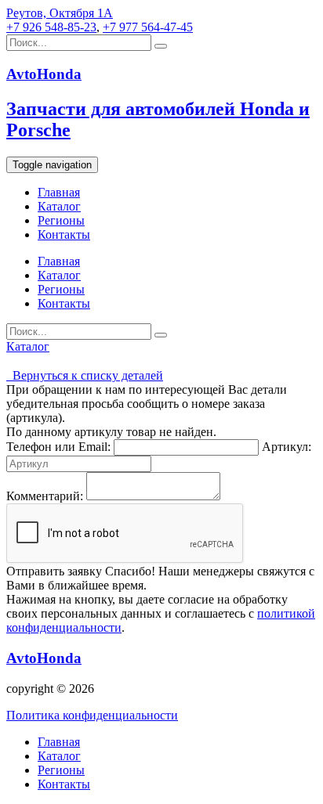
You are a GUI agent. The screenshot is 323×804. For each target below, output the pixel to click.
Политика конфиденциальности (92, 715)
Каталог (59, 206)
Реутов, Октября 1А (59, 13)
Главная (59, 192)
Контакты (64, 234)
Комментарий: (44, 496)
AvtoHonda (44, 658)
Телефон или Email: (58, 446)
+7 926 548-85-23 (51, 27)
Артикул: (286, 446)
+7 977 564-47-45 (148, 27)
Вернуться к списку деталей (84, 375)
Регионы (61, 220)
